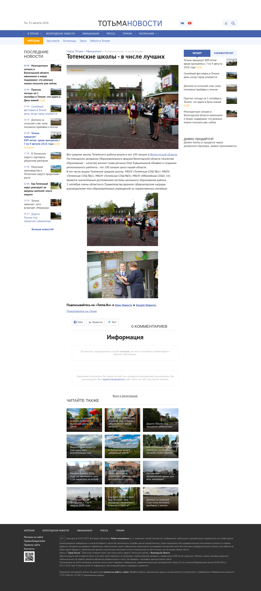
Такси (83, 41)
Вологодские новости (60, 33)
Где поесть (53, 41)
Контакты (29, 548)
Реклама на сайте (33, 537)
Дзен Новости (123, 305)
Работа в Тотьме (100, 41)
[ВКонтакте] (182, 23)
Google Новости (146, 305)
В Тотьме (33, 33)
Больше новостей (43, 229)
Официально (90, 33)
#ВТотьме (29, 530)
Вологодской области (163, 154)
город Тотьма (75, 51)
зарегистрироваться (113, 379)
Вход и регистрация (125, 396)
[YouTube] (189, 23)
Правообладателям (34, 541)
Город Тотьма (74, 553)
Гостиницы (69, 41)
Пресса (111, 33)
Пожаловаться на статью (82, 311)
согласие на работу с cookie (116, 572)
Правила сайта (32, 545)
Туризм (127, 33)
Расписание (146, 33)
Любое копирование (120, 538)
